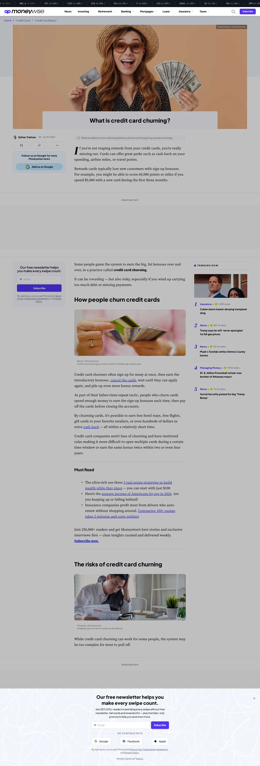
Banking (126, 11)
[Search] (233, 11)
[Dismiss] (254, 698)
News (68, 11)
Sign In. (139, 758)
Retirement (105, 11)
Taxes (203, 11)
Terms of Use (136, 749)
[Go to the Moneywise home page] (24, 11)
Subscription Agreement (155, 749)
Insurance (184, 11)
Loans (166, 11)
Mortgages (146, 11)
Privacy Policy (132, 752)
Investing (83, 11)
